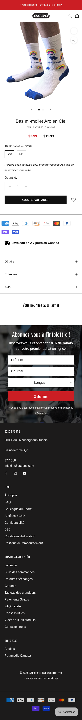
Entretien (11, 274)
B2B (7, 529)
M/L (21, 154)
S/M (9, 154)
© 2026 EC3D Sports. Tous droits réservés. (41, 672)
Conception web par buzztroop (41, 678)
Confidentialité (14, 522)
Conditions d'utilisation (20, 536)
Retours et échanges (19, 579)
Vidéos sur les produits (20, 620)
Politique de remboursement (24, 543)
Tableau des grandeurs (20, 592)
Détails (9, 261)
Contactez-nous (15, 626)
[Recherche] (70, 15)
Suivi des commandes (20, 572)
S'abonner (41, 396)
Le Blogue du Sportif (18, 509)
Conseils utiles (15, 613)
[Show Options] (70, 382)
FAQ (8, 502)
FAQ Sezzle (13, 606)
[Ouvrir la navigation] (5, 15)
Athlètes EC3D (15, 515)
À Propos (11, 495)
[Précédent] (31, 109)
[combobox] (40, 382)
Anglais (10, 648)
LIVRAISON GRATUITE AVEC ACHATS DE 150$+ (41, 4)
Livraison (11, 565)
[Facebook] (6, 473)
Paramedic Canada (18, 655)
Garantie (10, 585)
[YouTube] (24, 473)
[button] (73, 201)
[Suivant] (50, 109)
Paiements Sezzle (17, 599)
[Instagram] (15, 473)
